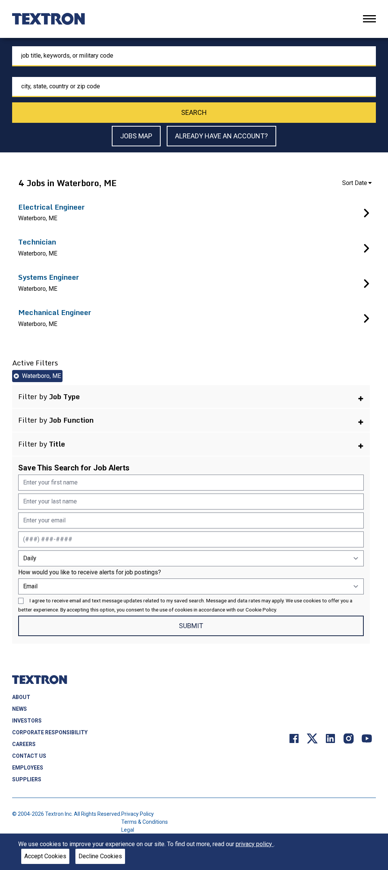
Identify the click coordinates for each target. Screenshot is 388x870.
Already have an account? (221, 136)
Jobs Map (136, 136)
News (19, 709)
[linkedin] (330, 737)
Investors (27, 721)
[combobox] (194, 56)
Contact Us (29, 756)
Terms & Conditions (144, 822)
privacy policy (255, 844)
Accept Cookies (45, 856)
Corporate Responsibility (50, 732)
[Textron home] (48, 19)
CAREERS (24, 744)
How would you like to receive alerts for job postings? (89, 572)
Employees (27, 768)
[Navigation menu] (369, 18)
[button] (191, 396)
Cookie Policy (261, 610)
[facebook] (294, 737)
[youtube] (367, 737)
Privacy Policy (137, 814)
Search (194, 112)
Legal (127, 830)
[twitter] (312, 737)
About (21, 697)
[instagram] (349, 737)
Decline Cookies (100, 856)
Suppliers (26, 779)
